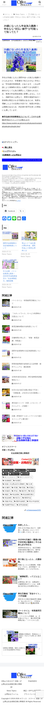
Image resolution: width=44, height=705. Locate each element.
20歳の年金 (8, 501)
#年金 (15, 491)
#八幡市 (7, 487)
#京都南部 (8, 480)
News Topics (9, 470)
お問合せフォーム (11, 694)
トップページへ (9, 151)
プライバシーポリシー (32, 694)
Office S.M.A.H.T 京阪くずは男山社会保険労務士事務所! (11, 684)
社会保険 (26, 474)
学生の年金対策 (34, 501)
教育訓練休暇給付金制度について (24, 326)
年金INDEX (32, 681)
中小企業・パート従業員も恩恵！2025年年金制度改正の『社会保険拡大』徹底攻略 (10, 276)
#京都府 (17, 480)
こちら (19, 200)
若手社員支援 (23, 505)
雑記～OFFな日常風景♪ (32, 691)
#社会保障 (8, 498)
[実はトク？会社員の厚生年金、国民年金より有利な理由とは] (29, 236)
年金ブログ (15, 474)
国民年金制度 (20, 501)
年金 (6, 474)
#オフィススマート (26, 477)
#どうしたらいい (10, 477)
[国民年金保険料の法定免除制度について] (10, 236)
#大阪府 (7, 491)
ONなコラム (21, 470)
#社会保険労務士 (28, 494)
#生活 (32, 491)
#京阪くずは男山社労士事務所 (14, 484)
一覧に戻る (7, 147)
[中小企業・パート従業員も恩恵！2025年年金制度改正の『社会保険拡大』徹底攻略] (10, 264)
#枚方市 (24, 491)
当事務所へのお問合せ (12, 155)
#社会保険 (15, 494)
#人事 (30, 484)
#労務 (23, 487)
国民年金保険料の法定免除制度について (10, 245)
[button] (39, 444)
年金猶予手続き (10, 505)
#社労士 (17, 498)
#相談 (6, 494)
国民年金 (32, 470)
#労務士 (31, 487)
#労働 (15, 487)
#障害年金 (27, 498)
